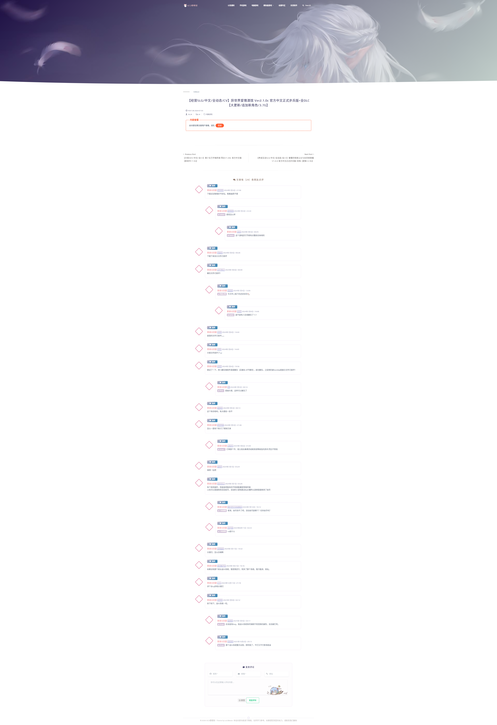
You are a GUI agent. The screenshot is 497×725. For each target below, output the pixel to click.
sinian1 (221, 425)
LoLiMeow (229, 720)
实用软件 (294, 5)
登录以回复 (212, 190)
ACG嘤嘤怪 (210, 720)
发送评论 (252, 700)
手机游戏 (243, 5)
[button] (242, 700)
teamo (230, 211)
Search (308, 5)
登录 (220, 125)
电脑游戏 (255, 5)
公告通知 (231, 5)
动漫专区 (282, 5)
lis (229, 387)
